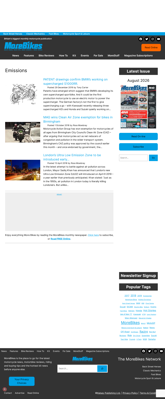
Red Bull (152, 332)
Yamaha (152, 339)
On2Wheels (134, 332)
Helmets (131, 311)
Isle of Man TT (126, 314)
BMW (138, 303)
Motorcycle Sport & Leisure (131, 328)
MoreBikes (130, 322)
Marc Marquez (131, 318)
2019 (139, 295)
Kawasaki (137, 314)
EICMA (130, 307)
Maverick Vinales (145, 318)
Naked (145, 328)
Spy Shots (136, 336)
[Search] (102, 368)
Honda (139, 310)
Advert (59, 194)
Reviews (122, 335)
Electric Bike (138, 307)
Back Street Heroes (128, 303)
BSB (143, 303)
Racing (144, 331)
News (152, 328)
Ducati (123, 307)
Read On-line (138, 136)
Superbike (146, 335)
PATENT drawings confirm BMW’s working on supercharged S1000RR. (75, 81)
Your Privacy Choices (22, 381)
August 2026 (138, 80)
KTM (144, 314)
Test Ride (124, 339)
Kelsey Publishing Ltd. (109, 393)
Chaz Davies (150, 303)
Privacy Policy (130, 393)
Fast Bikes (123, 311)
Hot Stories (149, 310)
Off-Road (125, 332)
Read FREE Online (60, 238)
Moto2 (143, 323)
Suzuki (154, 335)
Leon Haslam (151, 314)
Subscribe (138, 146)
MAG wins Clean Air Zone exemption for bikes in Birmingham (78, 119)
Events (153, 307)
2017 (127, 295)
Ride (129, 335)
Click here (93, 235)
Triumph (132, 339)
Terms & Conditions (150, 393)
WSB (145, 339)
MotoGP (151, 323)
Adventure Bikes (131, 300)
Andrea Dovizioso (144, 300)
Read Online (151, 47)
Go (153, 158)
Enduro (146, 307)
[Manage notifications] (5, 389)
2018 (133, 295)
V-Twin (139, 339)
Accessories (147, 296)
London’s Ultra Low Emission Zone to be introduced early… (72, 157)
